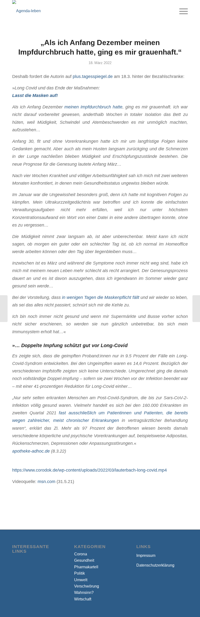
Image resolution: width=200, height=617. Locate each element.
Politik (79, 573)
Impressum (145, 555)
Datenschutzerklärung (155, 565)
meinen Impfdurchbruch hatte (93, 106)
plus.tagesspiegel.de (93, 76)
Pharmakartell (86, 567)
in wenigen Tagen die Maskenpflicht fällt (100, 297)
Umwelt (80, 580)
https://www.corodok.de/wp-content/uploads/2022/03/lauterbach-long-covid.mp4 (89, 470)
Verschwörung (86, 586)
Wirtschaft (82, 599)
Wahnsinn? (84, 592)
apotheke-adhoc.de (31, 451)
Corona (80, 554)
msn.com (46, 481)
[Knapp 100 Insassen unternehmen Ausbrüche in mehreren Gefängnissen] (4, 308)
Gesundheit (84, 560)
